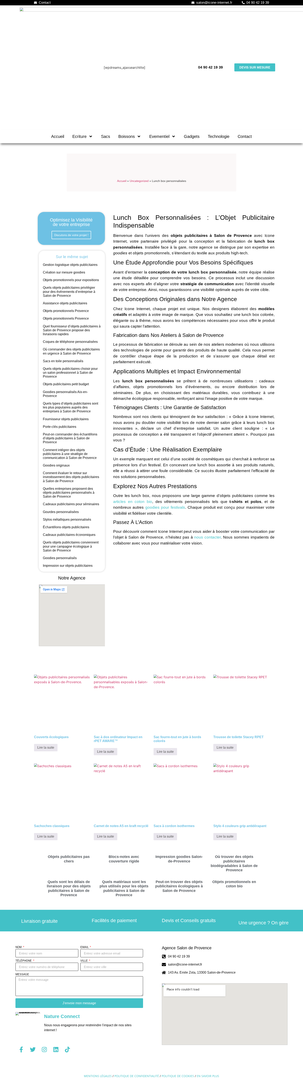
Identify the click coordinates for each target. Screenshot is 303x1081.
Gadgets (192, 136)
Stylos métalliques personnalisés (67, 519)
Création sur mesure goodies (64, 272)
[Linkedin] (56, 1049)
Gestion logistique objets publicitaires (70, 264)
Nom (18, 947)
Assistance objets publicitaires (65, 303)
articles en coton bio (132, 501)
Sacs (105, 136)
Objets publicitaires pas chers (69, 859)
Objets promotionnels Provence (66, 311)
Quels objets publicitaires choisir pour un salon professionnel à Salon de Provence (70, 372)
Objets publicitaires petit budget (66, 384)
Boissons (126, 136)
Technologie (218, 136)
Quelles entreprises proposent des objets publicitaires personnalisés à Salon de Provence (68, 492)
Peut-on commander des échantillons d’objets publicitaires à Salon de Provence (70, 438)
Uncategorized (139, 181)
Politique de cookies (178, 1076)
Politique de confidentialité (136, 1076)
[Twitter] (33, 1049)
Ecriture (79, 136)
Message (22, 974)
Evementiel (159, 136)
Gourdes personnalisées (61, 512)
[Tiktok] (67, 1049)
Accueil (57, 136)
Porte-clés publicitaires (59, 426)
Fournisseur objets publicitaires (66, 419)
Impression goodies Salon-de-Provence (179, 859)
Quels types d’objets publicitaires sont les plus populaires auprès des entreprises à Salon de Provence (70, 407)
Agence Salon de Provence (186, 948)
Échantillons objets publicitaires (66, 527)
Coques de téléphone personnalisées (70, 341)
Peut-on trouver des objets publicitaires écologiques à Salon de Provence (179, 886)
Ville (84, 960)
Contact (245, 136)
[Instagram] (44, 1049)
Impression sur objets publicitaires (68, 565)
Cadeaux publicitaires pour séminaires (71, 504)
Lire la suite (45, 747)
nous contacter (207, 537)
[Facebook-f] (21, 1049)
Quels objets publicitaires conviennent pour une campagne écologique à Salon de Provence (71, 546)
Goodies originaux (56, 465)
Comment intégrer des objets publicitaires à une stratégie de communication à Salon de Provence (70, 454)
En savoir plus (208, 1076)
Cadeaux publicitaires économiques (69, 534)
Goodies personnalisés (60, 558)
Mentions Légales (98, 1076)
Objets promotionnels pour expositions (71, 280)
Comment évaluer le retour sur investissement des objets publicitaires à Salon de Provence (71, 477)
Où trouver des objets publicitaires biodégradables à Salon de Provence (234, 863)
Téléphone (24, 960)
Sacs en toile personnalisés (63, 361)
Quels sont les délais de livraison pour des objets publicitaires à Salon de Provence (69, 888)
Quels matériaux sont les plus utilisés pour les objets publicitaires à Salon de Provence (124, 888)
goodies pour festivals (165, 507)
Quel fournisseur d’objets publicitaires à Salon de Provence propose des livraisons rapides (72, 330)
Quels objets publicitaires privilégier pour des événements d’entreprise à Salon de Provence (69, 291)
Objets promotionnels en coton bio (234, 884)
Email (84, 947)
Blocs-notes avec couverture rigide (124, 859)
